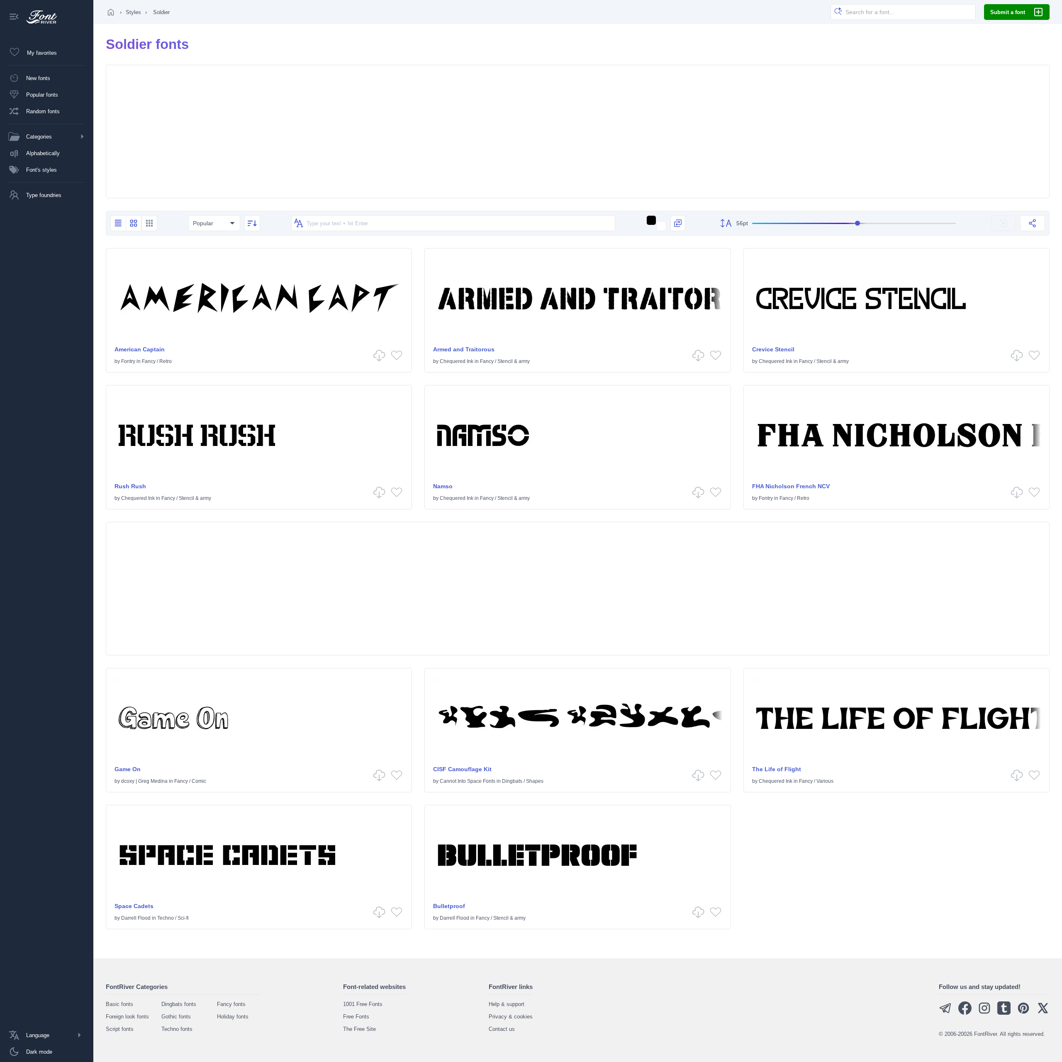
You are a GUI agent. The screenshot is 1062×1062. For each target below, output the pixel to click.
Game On (127, 769)
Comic (199, 781)
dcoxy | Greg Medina (144, 781)
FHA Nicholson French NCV (791, 486)
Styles (133, 12)
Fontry (128, 361)
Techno (165, 918)
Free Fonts (356, 1016)
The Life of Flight (776, 769)
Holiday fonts (232, 1016)
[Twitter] (1043, 1013)
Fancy (149, 361)
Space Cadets (133, 906)
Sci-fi (183, 918)
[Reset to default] (1003, 223)
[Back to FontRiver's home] (38, 17)
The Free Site (359, 1029)
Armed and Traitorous (463, 349)
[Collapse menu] (14, 17)
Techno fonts (176, 1029)
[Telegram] (945, 1013)
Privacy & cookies (511, 1016)
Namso (443, 486)
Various (824, 781)
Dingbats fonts (178, 1004)
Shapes (534, 781)
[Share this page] (1032, 223)
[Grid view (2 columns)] (133, 223)
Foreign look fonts (127, 1016)
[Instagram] (984, 1013)
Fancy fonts (231, 1004)
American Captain (139, 349)
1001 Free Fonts (362, 1004)
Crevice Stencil (773, 349)
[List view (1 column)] (118, 223)
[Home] (111, 12)
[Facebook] (965, 1013)
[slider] (854, 223)
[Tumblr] (1004, 1013)
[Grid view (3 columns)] (149, 223)
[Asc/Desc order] (252, 223)
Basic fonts (119, 1004)
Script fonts (120, 1029)
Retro (165, 361)
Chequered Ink (456, 361)
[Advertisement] (578, 131)
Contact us (502, 1029)
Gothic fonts (176, 1016)
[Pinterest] (1023, 1013)
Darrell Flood (136, 918)
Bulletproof (449, 906)
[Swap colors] (677, 223)
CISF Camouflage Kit (462, 769)
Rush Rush (130, 486)
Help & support (506, 1004)
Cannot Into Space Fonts (467, 781)
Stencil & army (513, 361)
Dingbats (512, 781)
